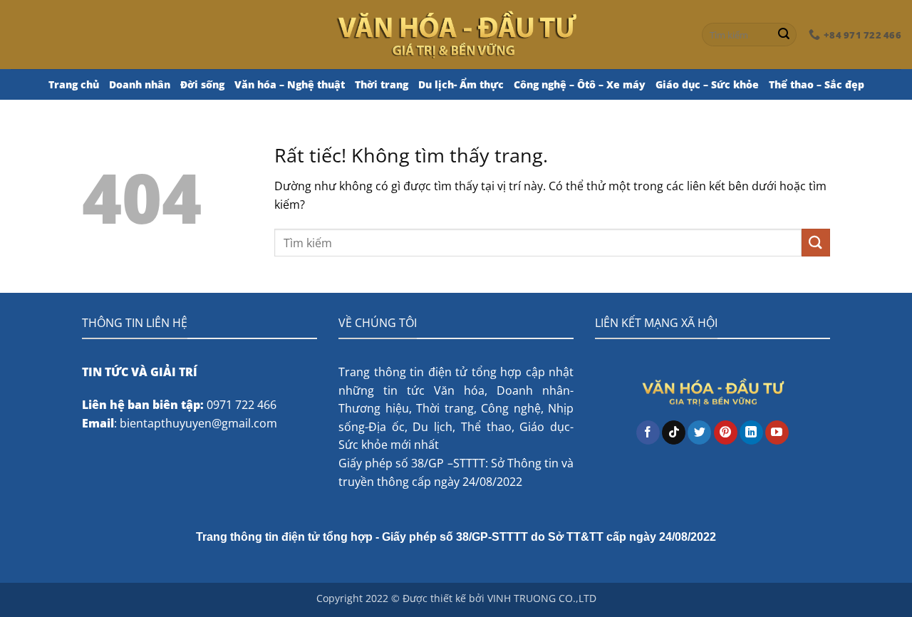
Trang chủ (73, 84)
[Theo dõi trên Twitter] (699, 432)
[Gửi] (784, 35)
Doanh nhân (139, 84)
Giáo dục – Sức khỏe (707, 84)
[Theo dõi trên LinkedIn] (751, 432)
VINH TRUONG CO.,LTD (541, 598)
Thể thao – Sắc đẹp (816, 84)
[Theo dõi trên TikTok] (673, 432)
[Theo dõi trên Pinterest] (725, 432)
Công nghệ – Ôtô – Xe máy (580, 84)
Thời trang (381, 84)
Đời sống (202, 84)
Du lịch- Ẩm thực (461, 84)
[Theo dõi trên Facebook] (648, 432)
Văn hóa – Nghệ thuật (289, 84)
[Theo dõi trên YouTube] (777, 432)
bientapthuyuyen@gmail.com (198, 423)
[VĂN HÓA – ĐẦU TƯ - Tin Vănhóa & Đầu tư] (456, 34)
